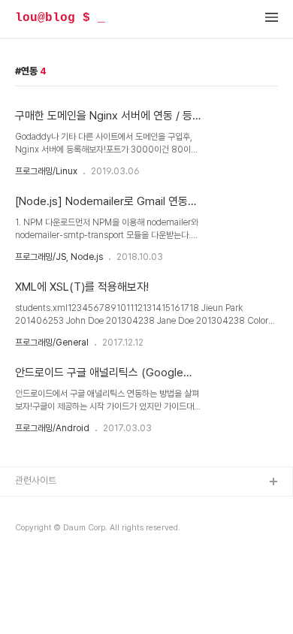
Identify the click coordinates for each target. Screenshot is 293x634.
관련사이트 (35, 480)
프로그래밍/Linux (46, 171)
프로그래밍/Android (52, 428)
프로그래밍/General (52, 342)
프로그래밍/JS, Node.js (59, 257)
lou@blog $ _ (60, 18)
